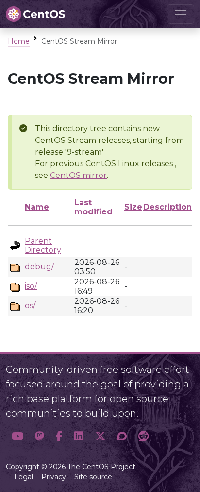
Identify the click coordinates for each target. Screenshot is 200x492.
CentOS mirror (78, 175)
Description (167, 206)
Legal (23, 477)
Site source (93, 477)
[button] (17, 436)
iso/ (31, 286)
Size (133, 206)
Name (37, 206)
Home (19, 41)
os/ (30, 305)
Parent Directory (43, 245)
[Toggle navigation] (180, 14)
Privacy (53, 477)
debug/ (39, 266)
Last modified (93, 207)
